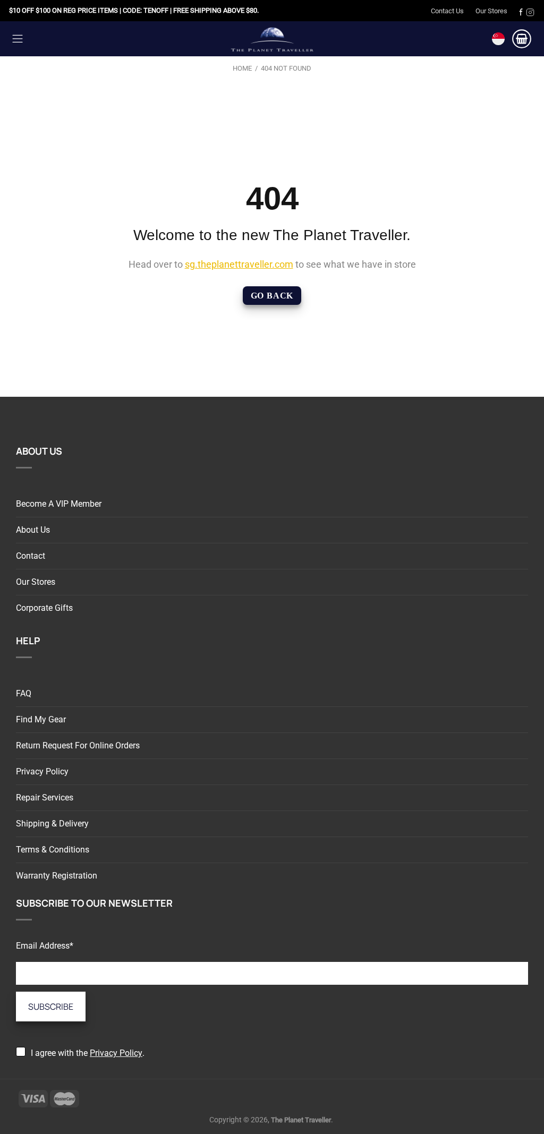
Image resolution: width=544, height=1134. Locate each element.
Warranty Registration (56, 876)
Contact (30, 556)
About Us (33, 530)
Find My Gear (41, 719)
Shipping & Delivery (52, 823)
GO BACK (272, 295)
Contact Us (447, 11)
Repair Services (44, 797)
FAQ (23, 693)
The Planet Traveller (272, 38)
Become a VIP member (58, 504)
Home (242, 68)
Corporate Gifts (44, 608)
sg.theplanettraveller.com (239, 264)
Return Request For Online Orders (78, 745)
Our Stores (491, 11)
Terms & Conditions (52, 850)
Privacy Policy (42, 771)
